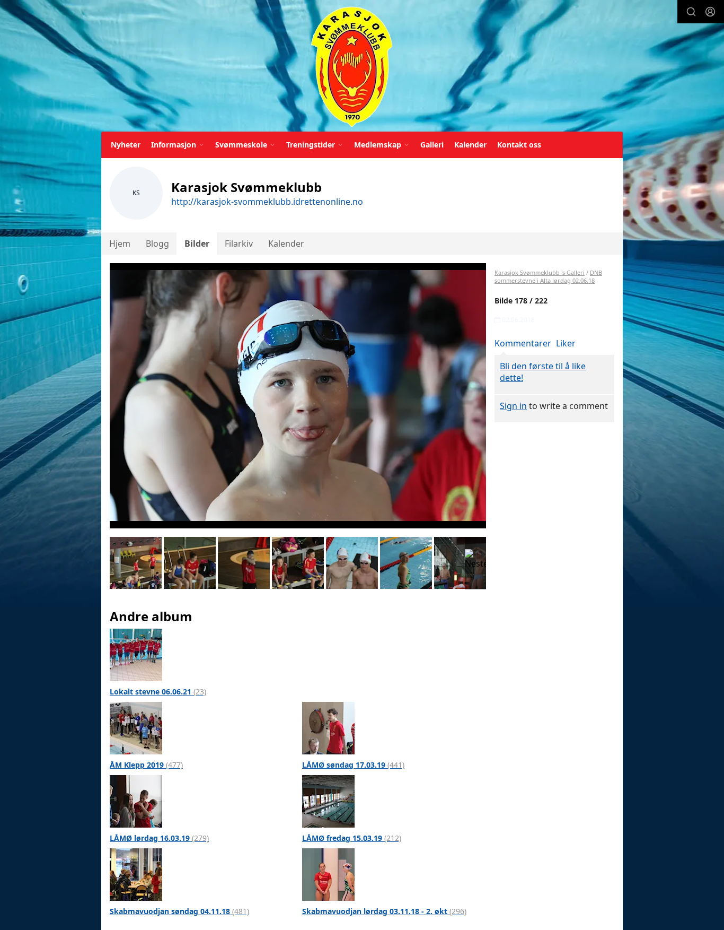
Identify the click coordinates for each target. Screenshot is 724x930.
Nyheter (125, 145)
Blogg (157, 243)
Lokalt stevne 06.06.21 (158, 691)
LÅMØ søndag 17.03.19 (353, 765)
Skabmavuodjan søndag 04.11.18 (179, 911)
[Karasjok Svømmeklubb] (351, 67)
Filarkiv (239, 243)
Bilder (196, 243)
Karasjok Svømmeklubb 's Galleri (540, 272)
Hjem (119, 243)
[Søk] (691, 11)
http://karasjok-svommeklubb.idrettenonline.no (267, 201)
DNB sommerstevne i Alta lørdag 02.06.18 (548, 276)
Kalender (470, 145)
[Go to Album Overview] (136, 654)
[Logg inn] (710, 11)
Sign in (513, 406)
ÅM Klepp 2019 (146, 765)
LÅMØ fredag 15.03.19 (351, 838)
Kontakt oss (519, 145)
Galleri (432, 145)
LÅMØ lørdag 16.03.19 (159, 838)
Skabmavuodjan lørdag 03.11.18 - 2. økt (384, 911)
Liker (566, 343)
